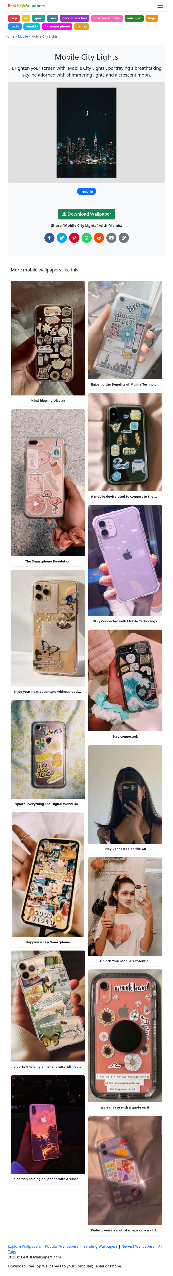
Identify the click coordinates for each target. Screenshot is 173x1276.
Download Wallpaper (88, 214)
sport (38, 18)
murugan (134, 18)
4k (26, 18)
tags (14, 18)
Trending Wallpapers (100, 1246)
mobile (86, 191)
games (82, 26)
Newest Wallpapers (137, 1246)
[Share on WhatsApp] (87, 238)
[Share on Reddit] (99, 238)
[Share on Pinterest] (74, 238)
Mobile (23, 36)
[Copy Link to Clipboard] (124, 238)
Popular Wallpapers (61, 1246)
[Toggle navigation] (160, 5)
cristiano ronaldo (107, 18)
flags (152, 18)
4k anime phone (57, 26)
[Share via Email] (111, 238)
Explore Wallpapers (24, 1246)
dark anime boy (74, 18)
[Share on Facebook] (49, 238)
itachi (15, 26)
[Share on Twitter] (62, 238)
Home (9, 36)
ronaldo (32, 26)
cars (53, 18)
